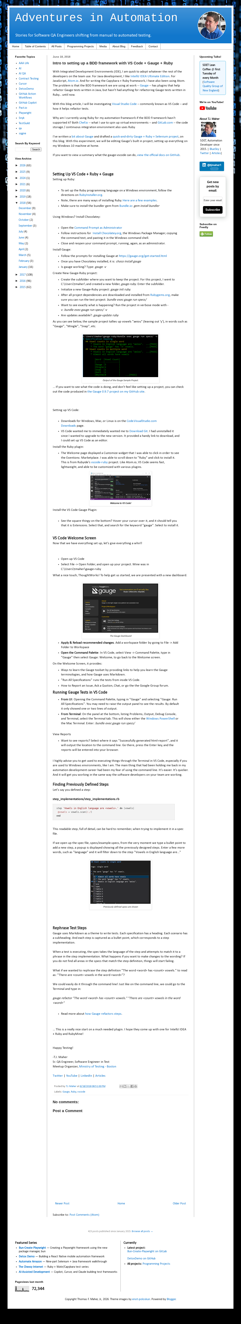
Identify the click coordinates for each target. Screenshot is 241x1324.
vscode (81, 1091)
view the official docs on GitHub (158, 155)
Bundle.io (125, 206)
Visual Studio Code (124, 104)
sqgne (22, 133)
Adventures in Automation (96, 18)
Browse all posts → (142, 1231)
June (22, 237)
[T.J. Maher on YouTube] (208, 109)
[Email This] (121, 1086)
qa (20, 128)
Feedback (137, 46)
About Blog (118, 46)
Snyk (21, 118)
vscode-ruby (99, 462)
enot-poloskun (141, 1299)
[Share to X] (128, 1086)
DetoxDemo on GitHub (141, 1258)
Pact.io (23, 107)
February (24, 261)
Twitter (58, 1075)
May (22, 243)
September (26, 225)
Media (103, 46)
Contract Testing (29, 78)
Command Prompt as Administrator (98, 227)
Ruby (73, 1091)
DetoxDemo (26, 88)
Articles (100, 1075)
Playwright (25, 113)
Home (15, 46)
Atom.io (73, 81)
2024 (23, 178)
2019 (23, 196)
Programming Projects (80, 46)
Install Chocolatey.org (107, 233)
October (24, 220)
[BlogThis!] (125, 1086)
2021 (23, 184)
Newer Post (62, 1203)
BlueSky (214, 149)
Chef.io (83, 122)
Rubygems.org (160, 295)
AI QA (22, 73)
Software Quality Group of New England (213, 86)
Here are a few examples (140, 200)
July (21, 231)
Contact (153, 46)
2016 (23, 281)
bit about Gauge (82, 136)
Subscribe (212, 209)
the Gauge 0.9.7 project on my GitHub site (115, 391)
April (22, 249)
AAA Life (24, 63)
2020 (23, 190)
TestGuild (24, 123)
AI (20, 68)
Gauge (144, 85)
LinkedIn (86, 1075)
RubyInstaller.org (90, 195)
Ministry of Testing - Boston (97, 1066)
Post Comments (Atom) (84, 1214)
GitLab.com (165, 122)
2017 (23, 274)
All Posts (56, 46)
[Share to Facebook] (132, 1086)
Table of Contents (35, 46)
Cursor (23, 83)
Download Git (138, 431)
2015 (23, 287)
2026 (23, 165)
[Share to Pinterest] (135, 1086)
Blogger (171, 1299)
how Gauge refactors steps (103, 1013)
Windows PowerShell (160, 718)
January (23, 267)
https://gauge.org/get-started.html (143, 256)
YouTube (71, 1075)
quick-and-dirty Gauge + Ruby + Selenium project (145, 136)
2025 (23, 171)
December (25, 208)
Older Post (179, 1203)
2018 (23, 203)
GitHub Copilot (28, 102)
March (23, 255)
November (25, 214)
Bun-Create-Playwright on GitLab (147, 1251)
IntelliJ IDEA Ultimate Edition (149, 76)
